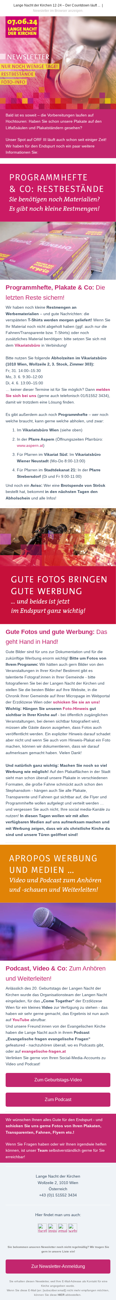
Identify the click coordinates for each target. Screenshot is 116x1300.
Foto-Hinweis (75, 708)
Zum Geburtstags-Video (58, 1079)
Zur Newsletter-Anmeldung (58, 1266)
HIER (61, 1294)
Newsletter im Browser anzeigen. (58, 11)
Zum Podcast (58, 1099)
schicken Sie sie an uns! (76, 702)
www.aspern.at (30, 445)
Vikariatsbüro (28, 345)
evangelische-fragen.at (44, 1051)
